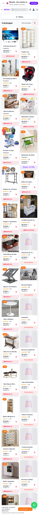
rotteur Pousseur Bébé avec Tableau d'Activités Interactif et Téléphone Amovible (28, 417)
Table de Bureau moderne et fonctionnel (8, 111)
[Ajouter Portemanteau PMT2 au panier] (16, 86)
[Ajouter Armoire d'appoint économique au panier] (16, 454)
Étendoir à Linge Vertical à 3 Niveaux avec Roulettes (9, 150)
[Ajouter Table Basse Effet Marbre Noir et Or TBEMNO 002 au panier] (16, 389)
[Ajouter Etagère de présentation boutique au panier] (34, 57)
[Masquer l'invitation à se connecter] (35, 509)
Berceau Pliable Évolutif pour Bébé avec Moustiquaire (27, 285)
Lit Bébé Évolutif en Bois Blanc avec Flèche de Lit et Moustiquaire (27, 220)
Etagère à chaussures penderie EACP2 (10, 222)
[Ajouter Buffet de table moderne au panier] (34, 187)
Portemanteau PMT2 (10, 79)
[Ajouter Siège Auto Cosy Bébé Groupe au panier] (34, 89)
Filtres (20, 17)
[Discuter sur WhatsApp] (34, 505)
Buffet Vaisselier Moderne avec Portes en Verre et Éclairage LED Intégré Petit (10, 481)
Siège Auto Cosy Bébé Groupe (26, 84)
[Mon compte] (33, 10)
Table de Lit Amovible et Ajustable (10, 352)
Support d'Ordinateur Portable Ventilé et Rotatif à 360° (10, 287)
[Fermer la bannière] (3, 3)
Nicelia (7, 9)
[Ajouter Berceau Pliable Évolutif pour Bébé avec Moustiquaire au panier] (34, 290)
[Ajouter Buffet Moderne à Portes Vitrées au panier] (16, 421)
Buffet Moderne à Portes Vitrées (9, 417)
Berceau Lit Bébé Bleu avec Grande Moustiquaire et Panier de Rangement (28, 352)
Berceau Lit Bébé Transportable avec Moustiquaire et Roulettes (27, 482)
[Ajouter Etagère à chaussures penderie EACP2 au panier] (16, 227)
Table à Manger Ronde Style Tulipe (9, 319)
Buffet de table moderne (26, 182)
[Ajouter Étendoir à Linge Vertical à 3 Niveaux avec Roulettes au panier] (16, 158)
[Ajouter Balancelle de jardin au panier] (34, 162)
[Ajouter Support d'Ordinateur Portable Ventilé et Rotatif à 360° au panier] (16, 292)
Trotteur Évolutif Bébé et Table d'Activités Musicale (28, 445)
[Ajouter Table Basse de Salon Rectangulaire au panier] (16, 259)
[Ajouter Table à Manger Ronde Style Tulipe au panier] (16, 324)
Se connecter (24, 509)
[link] (19, 3)
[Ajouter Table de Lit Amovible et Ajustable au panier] (16, 357)
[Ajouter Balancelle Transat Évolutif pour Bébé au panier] (34, 122)
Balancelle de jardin (27, 155)
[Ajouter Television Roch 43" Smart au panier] (16, 51)
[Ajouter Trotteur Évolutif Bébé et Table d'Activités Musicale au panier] (34, 450)
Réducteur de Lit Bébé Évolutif (26, 253)
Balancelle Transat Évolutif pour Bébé (27, 117)
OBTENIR (34, 3)
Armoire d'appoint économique (9, 449)
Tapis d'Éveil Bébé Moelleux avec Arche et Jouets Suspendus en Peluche (28, 384)
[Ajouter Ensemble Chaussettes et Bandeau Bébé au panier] (34, 325)
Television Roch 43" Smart (9, 46)
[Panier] (37, 10)
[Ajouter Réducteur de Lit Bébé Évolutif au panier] (34, 258)
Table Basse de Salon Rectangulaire (10, 254)
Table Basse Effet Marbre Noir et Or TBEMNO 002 (9, 384)
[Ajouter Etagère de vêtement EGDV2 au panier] (16, 194)
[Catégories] (30, 10)
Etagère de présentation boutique (25, 52)
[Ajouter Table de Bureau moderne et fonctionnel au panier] (16, 118)
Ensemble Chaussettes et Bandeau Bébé (26, 320)
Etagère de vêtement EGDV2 (10, 189)
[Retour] (2, 10)
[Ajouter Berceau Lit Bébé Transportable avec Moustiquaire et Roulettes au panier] (34, 487)
